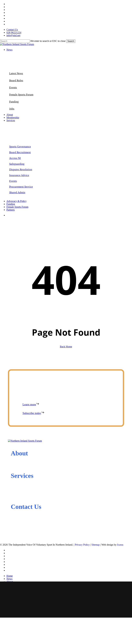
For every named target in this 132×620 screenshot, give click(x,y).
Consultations (22, 499)
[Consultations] (11, 499)
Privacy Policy (82, 544)
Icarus (120, 544)
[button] (20, 146)
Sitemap (95, 544)
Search (70, 41)
